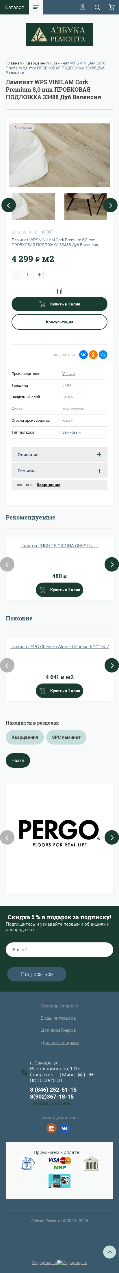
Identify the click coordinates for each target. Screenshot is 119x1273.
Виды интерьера (58, 1018)
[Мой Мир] (103, 354)
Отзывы (27, 471)
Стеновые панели (59, 1006)
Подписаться (37, 974)
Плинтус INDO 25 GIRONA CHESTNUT (59, 545)
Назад (18, 760)
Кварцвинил (37, 63)
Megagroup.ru (44, 1262)
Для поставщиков (60, 1042)
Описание (28, 454)
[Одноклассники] (93, 354)
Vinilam (68, 373)
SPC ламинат (66, 737)
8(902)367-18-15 (52, 1096)
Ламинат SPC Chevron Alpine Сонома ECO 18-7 (59, 646)
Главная (14, 63)
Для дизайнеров (58, 1030)
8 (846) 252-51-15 (53, 1089)
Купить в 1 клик (64, 304)
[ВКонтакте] (83, 354)
